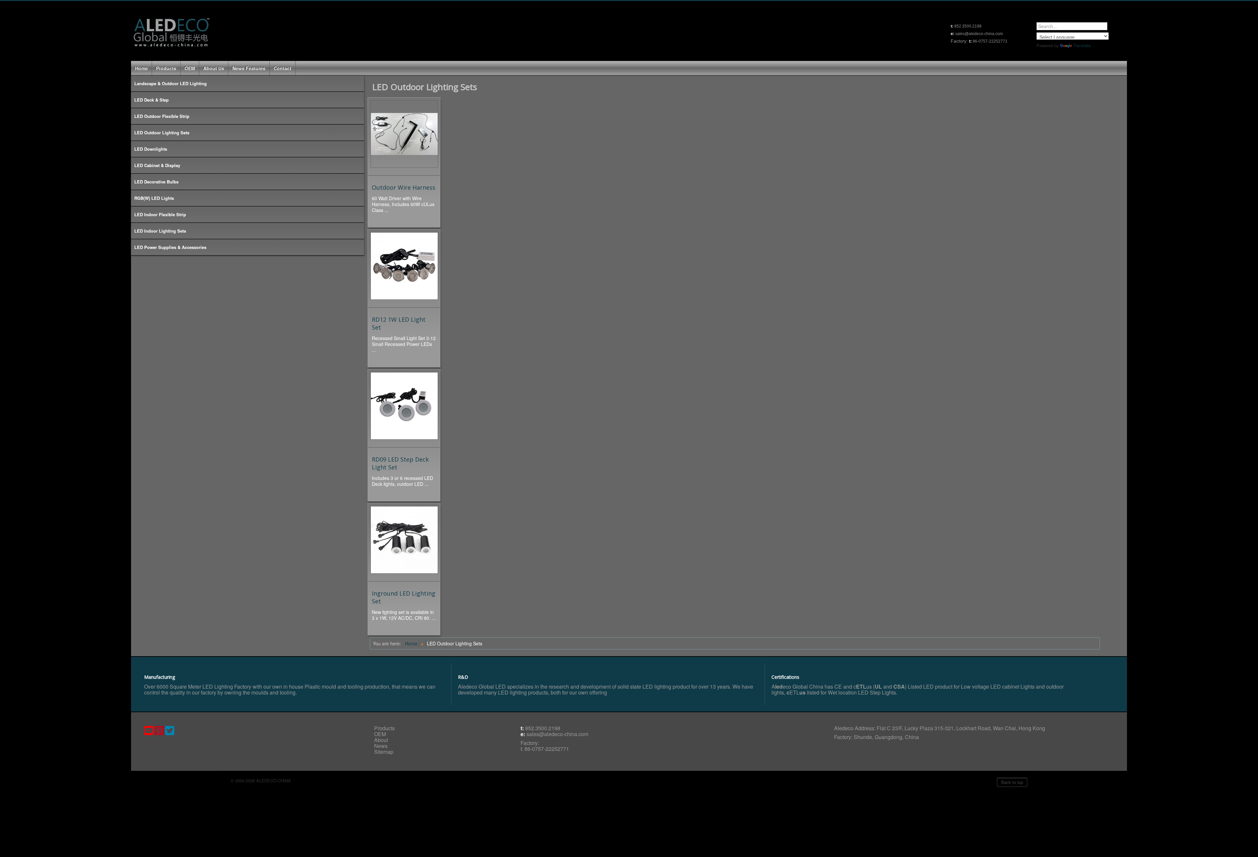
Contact (282, 68)
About (381, 740)
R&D (463, 677)
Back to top (1012, 782)
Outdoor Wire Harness (403, 187)
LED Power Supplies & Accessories (170, 247)
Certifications (785, 677)
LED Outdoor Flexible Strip (161, 116)
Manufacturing (159, 677)
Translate (1082, 45)
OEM (189, 68)
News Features (248, 68)
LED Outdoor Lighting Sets (161, 132)
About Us (213, 68)
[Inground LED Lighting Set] (404, 541)
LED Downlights (150, 149)
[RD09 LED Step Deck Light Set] (404, 407)
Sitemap (383, 751)
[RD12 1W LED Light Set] (404, 267)
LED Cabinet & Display (157, 165)
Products (166, 68)
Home (141, 68)
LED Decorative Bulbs (156, 182)
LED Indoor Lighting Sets (160, 231)
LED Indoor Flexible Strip (160, 214)
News (381, 746)
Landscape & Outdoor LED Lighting (170, 83)
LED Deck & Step (151, 100)
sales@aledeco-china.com (557, 734)
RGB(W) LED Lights (154, 198)
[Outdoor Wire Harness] (404, 135)
